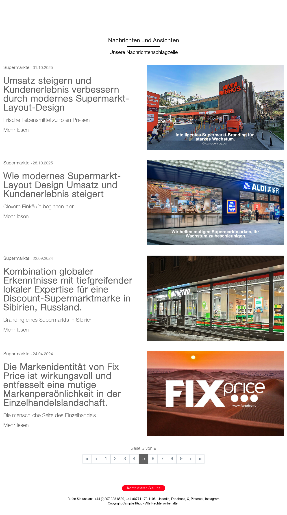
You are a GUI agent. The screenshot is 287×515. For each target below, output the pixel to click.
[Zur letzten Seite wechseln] (200, 459)
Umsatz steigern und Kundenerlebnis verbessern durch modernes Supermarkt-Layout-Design (66, 93)
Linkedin (163, 499)
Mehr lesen (16, 130)
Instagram (212, 499)
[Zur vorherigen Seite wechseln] (96, 459)
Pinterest (197, 499)
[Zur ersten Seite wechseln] (87, 459)
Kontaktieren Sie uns (143, 488)
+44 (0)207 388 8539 (109, 499)
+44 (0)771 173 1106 (141, 499)
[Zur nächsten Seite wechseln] (190, 459)
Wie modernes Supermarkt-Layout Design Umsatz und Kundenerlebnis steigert (62, 184)
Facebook (178, 499)
